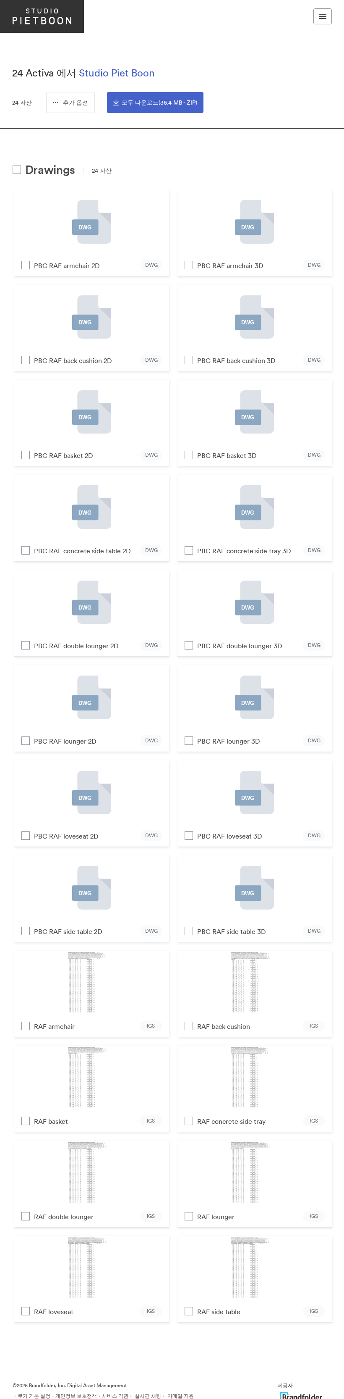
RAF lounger (216, 1216)
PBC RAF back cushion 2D (73, 360)
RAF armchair (54, 1026)
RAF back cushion (223, 1026)
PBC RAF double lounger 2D (76, 646)
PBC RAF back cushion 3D (236, 360)
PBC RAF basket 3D (227, 455)
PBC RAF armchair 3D (230, 265)
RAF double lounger (64, 1216)
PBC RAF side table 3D (231, 931)
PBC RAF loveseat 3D (229, 836)
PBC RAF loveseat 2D (66, 836)
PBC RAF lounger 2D (65, 741)
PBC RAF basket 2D (63, 455)
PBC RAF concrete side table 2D (82, 551)
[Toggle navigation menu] (322, 16)
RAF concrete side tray (231, 1121)
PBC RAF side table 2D (68, 931)
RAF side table (218, 1311)
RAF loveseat (53, 1311)
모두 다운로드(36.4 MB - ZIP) (159, 102)
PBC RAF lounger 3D (228, 741)
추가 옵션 (75, 102)
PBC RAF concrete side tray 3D (244, 551)
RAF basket (51, 1121)
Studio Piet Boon (116, 72)
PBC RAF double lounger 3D (239, 646)
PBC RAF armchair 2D (67, 265)
